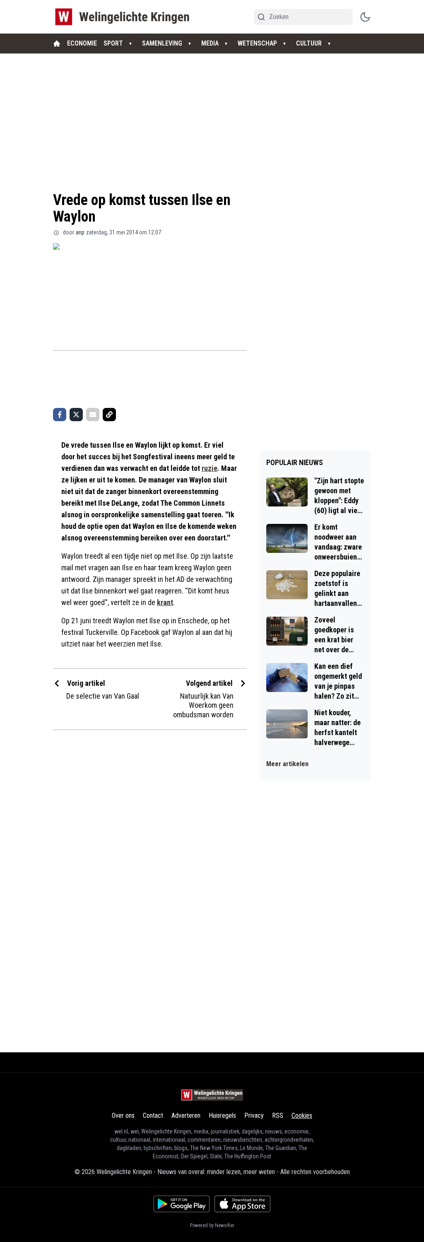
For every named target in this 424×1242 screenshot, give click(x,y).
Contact (153, 1115)
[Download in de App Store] (242, 1204)
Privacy (254, 1115)
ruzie (209, 468)
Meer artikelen (287, 764)
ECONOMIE (82, 43)
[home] (56, 43)
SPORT (113, 43)
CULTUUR (309, 43)
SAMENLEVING (162, 43)
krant (165, 602)
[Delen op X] (76, 414)
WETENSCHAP (257, 43)
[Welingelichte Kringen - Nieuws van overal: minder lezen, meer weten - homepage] (124, 17)
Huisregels (222, 1115)
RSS (277, 1115)
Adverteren (185, 1115)
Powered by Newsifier (212, 1225)
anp (80, 232)
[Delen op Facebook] (59, 414)
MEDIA (210, 43)
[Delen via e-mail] (92, 414)
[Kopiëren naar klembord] (109, 414)
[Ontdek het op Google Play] (182, 1204)
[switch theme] (365, 17)
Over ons (123, 1115)
